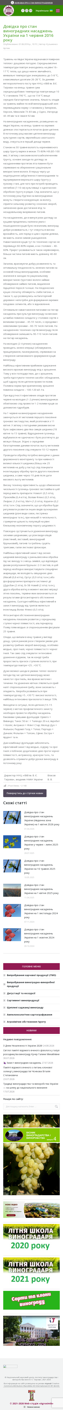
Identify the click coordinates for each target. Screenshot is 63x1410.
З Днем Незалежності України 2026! (22, 1045)
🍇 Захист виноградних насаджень (22, 1062)
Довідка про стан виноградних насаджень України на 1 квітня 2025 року (41, 889)
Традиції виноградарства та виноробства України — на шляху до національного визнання (30, 1085)
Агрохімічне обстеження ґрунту (26, 1021)
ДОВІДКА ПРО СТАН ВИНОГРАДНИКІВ (34, 2)
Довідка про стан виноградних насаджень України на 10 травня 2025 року (39, 866)
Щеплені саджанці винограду (25, 1007)
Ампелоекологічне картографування (29, 1014)
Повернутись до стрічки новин (25, 793)
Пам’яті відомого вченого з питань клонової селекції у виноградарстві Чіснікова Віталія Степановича (27, 1071)
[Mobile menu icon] (58, 11)
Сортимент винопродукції (23, 1000)
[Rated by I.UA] (10, 1367)
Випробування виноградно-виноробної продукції (31, 984)
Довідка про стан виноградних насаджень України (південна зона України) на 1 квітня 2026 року (41, 818)
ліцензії (48, 1383)
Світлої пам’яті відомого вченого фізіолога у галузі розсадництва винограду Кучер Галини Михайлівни (31, 1052)
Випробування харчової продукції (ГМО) (31, 975)
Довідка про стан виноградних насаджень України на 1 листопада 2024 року (41, 911)
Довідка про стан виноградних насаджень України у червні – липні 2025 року (41, 842)
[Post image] (12, 817)
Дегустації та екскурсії (21, 993)
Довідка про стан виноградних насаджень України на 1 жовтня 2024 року (39, 935)
